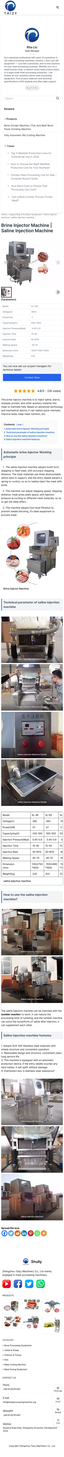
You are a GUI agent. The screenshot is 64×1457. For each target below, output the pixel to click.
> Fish (5, 1359)
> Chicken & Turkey (11, 1355)
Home (4, 214)
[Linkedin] (24, 1233)
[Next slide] (58, 262)
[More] (44, 1233)
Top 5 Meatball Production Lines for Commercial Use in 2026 (31, 155)
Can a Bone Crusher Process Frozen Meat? (32, 198)
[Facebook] (4, 1233)
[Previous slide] (6, 262)
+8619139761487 (12, 1389)
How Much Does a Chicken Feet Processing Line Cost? (29, 187)
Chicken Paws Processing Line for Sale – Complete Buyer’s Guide (34, 176)
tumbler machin (10, 1014)
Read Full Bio (32, 88)
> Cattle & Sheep (10, 1350)
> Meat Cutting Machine (14, 1364)
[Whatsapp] (37, 1233)
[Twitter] (11, 1233)
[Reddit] (18, 1233)
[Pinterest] (31, 1233)
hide (20, 425)
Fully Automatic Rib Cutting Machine (24, 135)
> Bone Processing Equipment (17, 1345)
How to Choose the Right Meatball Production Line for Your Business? (30, 166)
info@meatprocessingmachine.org (19, 1402)
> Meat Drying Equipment (14, 1369)
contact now (32, 377)
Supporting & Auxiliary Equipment (25, 214)
